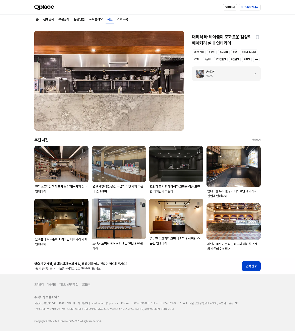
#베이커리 (199, 52)
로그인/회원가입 (249, 7)
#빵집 (212, 52)
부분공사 (63, 19)
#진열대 (235, 59)
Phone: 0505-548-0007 (136, 303)
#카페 (196, 59)
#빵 (235, 52)
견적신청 (251, 266)
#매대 (247, 59)
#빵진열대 (221, 59)
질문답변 (79, 19)
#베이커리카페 (249, 52)
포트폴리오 (96, 19)
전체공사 (48, 19)
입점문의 (230, 7)
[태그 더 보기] (256, 59)
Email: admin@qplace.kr (105, 303)
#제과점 (224, 52)
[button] (257, 37)
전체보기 (256, 140)
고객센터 (39, 284)
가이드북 (122, 19)
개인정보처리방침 (68, 284)
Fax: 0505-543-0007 (167, 303)
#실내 (208, 59)
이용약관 (51, 284)
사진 (110, 19)
